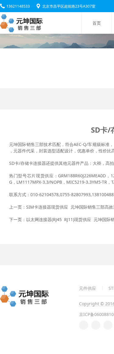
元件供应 (87, 288)
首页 (96, 23)
